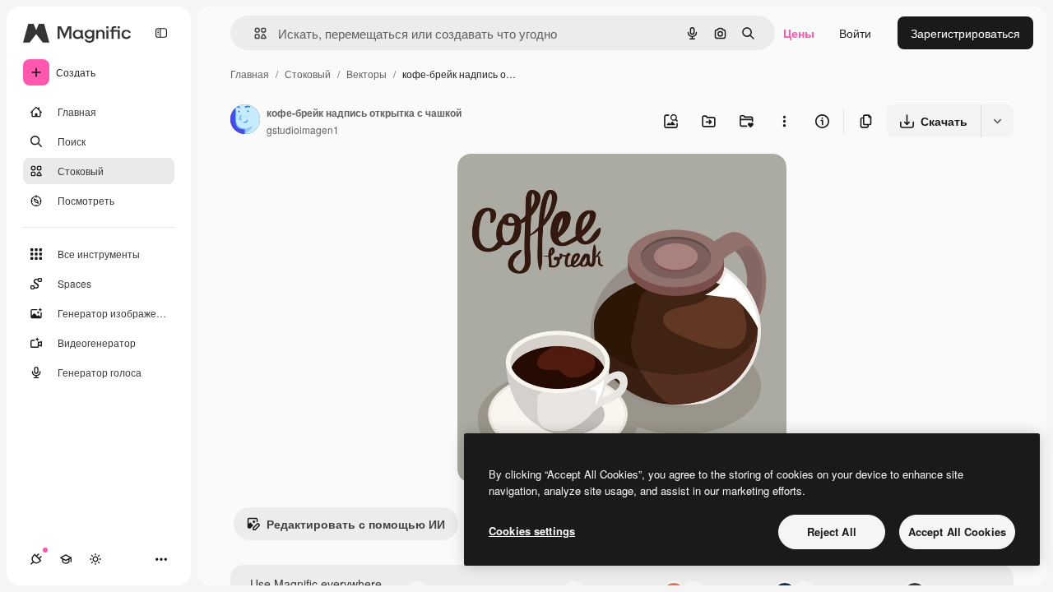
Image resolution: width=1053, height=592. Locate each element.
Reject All (831, 531)
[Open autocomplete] (253, 33)
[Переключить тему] (95, 559)
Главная (249, 74)
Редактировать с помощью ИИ (356, 524)
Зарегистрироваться (965, 33)
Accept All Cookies (957, 531)
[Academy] (66, 559)
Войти (855, 33)
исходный (568, 185)
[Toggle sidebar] (161, 33)
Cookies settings (532, 531)
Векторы (366, 74)
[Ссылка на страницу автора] (245, 120)
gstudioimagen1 (303, 129)
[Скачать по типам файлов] (997, 120)
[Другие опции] (784, 120)
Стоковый (308, 74)
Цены (798, 33)
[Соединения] (36, 559)
